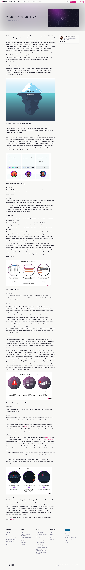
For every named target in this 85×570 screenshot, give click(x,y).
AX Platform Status (69, 537)
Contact (67, 535)
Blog (22, 532)
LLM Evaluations (39, 532)
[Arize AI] (4, 1)
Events (22, 540)
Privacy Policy (68, 539)
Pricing (7, 544)
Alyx (7, 534)
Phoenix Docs (9, 543)
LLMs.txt (67, 540)
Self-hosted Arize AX (11, 537)
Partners (52, 537)
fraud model (48, 437)
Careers (52, 534)
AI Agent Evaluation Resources (25, 535)
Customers (23, 539)
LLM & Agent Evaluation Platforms (41, 553)
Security (52, 539)
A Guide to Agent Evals (26, 537)
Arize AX (8, 532)
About (51, 532)
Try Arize (68, 529)
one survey (27, 426)
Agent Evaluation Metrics (41, 534)
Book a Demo (68, 532)
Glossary (23, 544)
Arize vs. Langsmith (40, 544)
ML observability (50, 439)
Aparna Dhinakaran (69, 36)
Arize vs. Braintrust (40, 542)
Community (23, 542)
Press (51, 536)
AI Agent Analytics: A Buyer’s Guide (42, 538)
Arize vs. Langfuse (40, 545)
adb (7, 536)
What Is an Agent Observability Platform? (41, 550)
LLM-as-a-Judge (40, 540)
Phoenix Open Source (11, 539)
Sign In (66, 533)
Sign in (67, 1)
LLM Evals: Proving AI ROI (41, 536)
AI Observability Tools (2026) (42, 547)
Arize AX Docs (9, 541)
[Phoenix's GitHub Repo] (64, 1)
